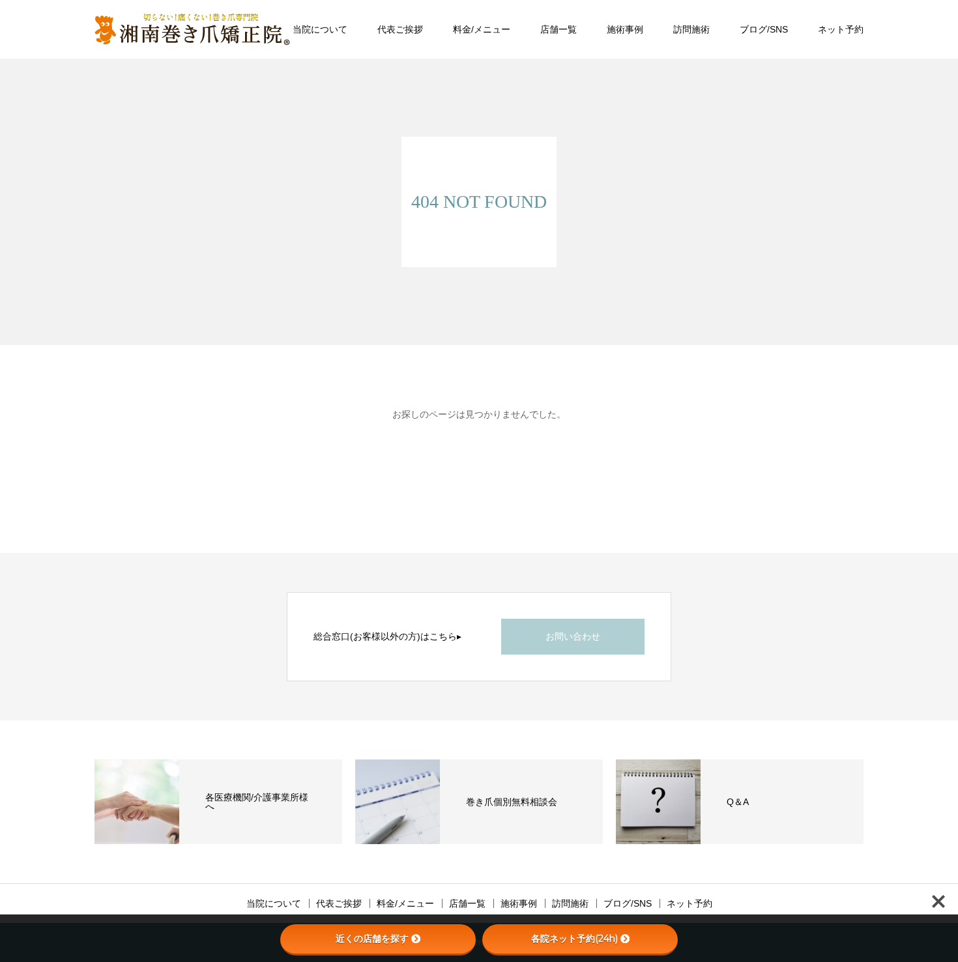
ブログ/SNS (764, 29)
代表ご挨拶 (400, 29)
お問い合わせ (572, 636)
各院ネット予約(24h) (574, 938)
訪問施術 (691, 29)
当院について (320, 29)
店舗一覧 (558, 29)
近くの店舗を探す (372, 938)
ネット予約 (841, 29)
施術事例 (625, 29)
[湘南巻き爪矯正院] (192, 29)
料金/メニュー (481, 29)
